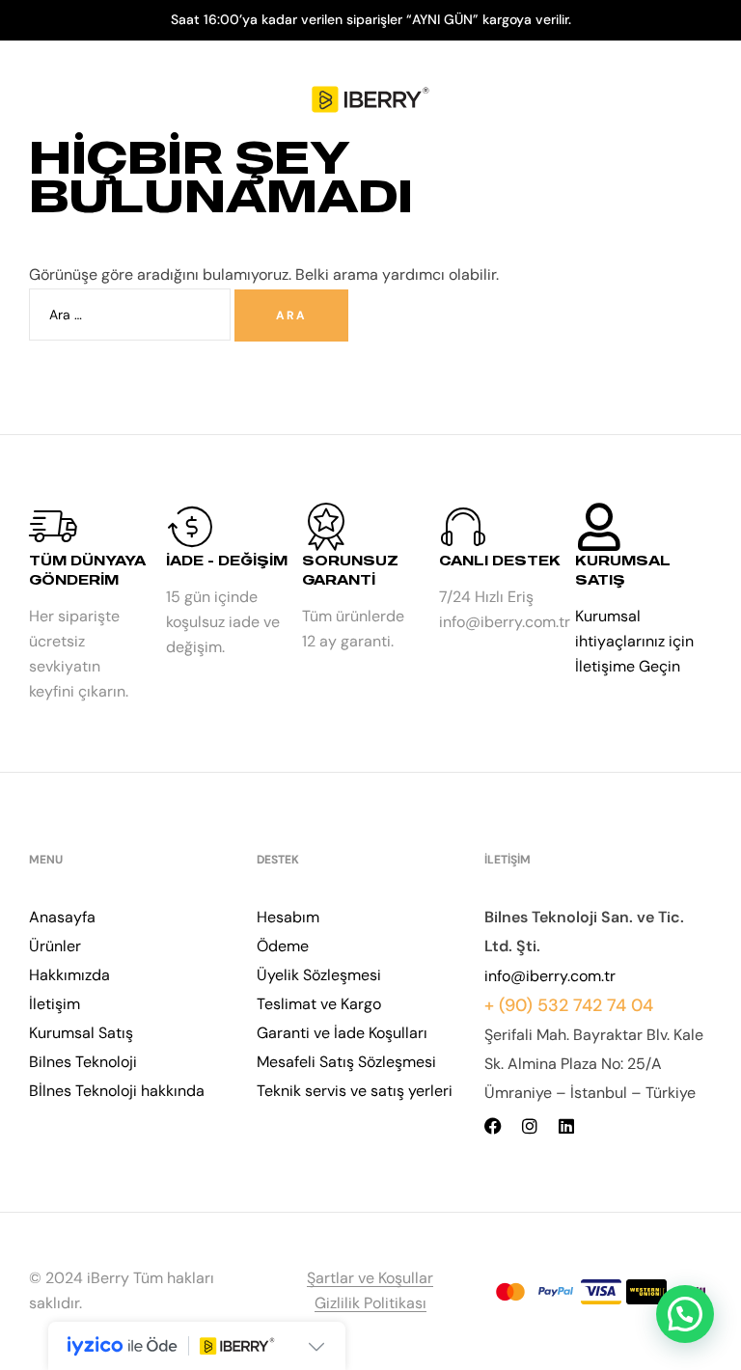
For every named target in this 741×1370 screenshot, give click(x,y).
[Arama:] (131, 314)
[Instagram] (529, 1126)
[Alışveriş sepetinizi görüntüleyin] (700, 100)
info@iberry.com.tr (550, 976)
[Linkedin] (566, 1126)
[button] (685, 1314)
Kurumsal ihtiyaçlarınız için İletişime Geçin (634, 641)
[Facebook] (493, 1126)
